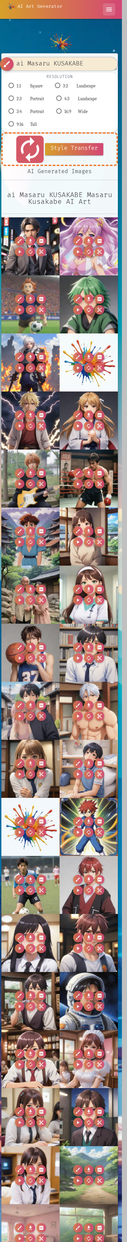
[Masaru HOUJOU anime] (89, 885)
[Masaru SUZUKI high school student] (89, 1059)
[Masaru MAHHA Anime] (89, 943)
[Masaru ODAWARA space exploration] (89, 1001)
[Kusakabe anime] (89, 711)
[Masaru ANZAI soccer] (30, 304)
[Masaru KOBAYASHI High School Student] (30, 943)
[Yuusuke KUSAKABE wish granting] (30, 1175)
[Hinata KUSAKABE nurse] (89, 595)
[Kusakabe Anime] (30, 711)
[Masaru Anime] (89, 827)
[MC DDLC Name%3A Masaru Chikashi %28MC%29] (30, 827)
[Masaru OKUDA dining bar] (30, 1059)
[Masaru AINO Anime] (89, 246)
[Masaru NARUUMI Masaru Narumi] (30, 1001)
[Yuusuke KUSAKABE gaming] (89, 1117)
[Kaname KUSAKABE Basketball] (30, 653)
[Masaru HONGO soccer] (30, 885)
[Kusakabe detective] (30, 769)
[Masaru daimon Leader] (89, 304)
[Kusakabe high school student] (89, 769)
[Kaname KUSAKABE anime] (89, 653)
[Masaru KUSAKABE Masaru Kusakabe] (30, 246)
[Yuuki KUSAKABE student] (30, 1117)
